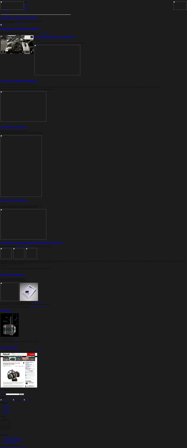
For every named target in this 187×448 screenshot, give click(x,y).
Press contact (21, 446)
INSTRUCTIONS (8, 407)
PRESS (41, 351)
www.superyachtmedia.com (23, 246)
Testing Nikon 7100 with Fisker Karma (20, 28)
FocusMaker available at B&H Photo (19, 17)
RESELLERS (7, 408)
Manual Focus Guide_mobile (37, 306)
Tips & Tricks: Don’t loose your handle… (55, 37)
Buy (25, 7)
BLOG (5, 409)
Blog (25, 10)
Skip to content (27, 5)
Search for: (3, 394)
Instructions (26, 8)
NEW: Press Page (9, 347)
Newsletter (6, 11)
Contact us (14, 446)
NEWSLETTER (7, 412)
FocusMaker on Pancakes (13, 127)
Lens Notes (6, 310)
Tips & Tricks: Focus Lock (14, 200)
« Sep (2, 431)
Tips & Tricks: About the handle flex (19, 81)
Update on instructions (12, 274)
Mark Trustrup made (45, 33)
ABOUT (6, 413)
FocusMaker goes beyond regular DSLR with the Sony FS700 (31, 242)
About (5, 12)
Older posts (4, 392)
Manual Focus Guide (37, 303)
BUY (5, 405)
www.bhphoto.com (19, 22)
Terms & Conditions (5, 446)
